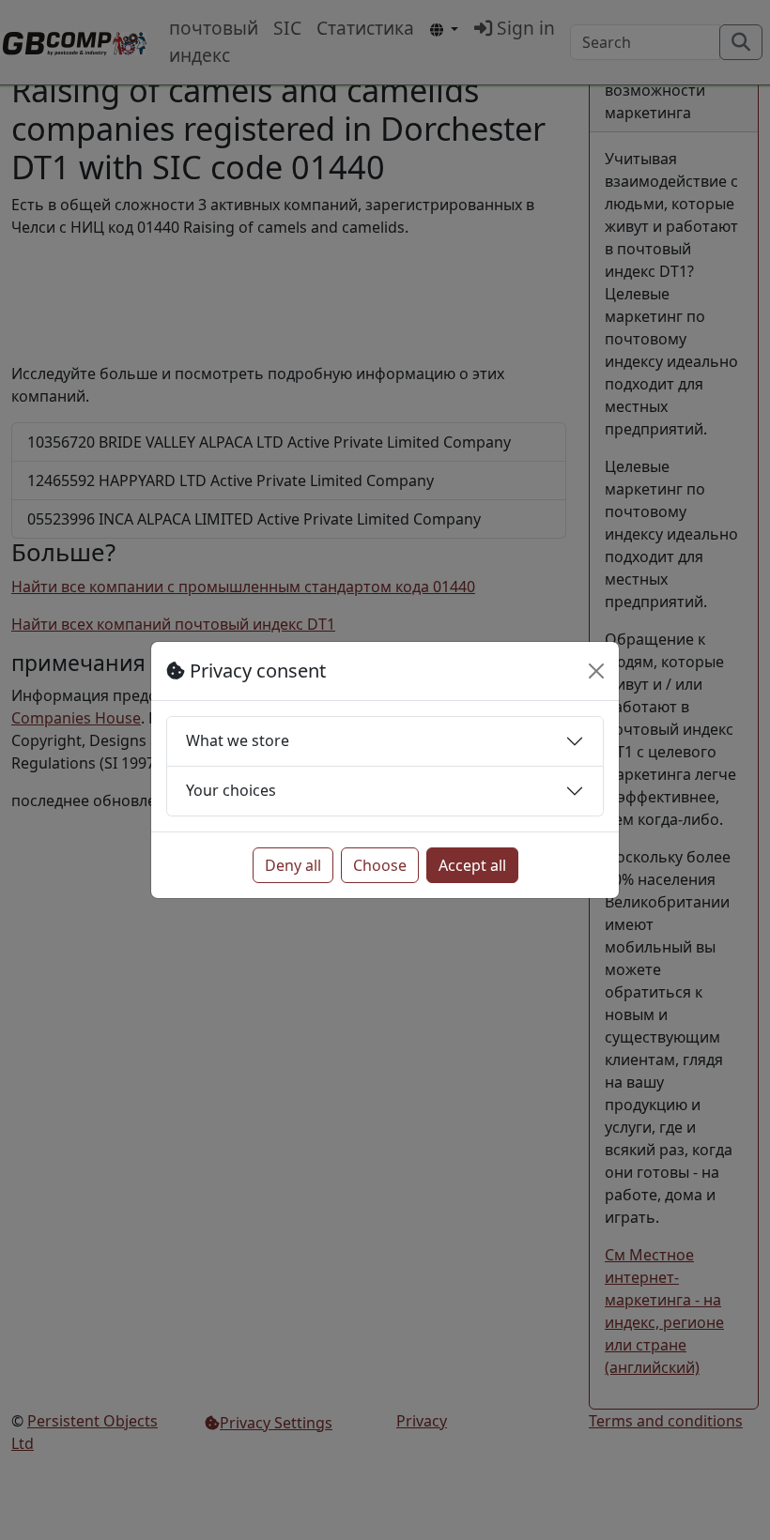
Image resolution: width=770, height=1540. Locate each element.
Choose (380, 865)
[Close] (596, 671)
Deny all (293, 865)
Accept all (472, 865)
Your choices (231, 790)
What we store (237, 740)
